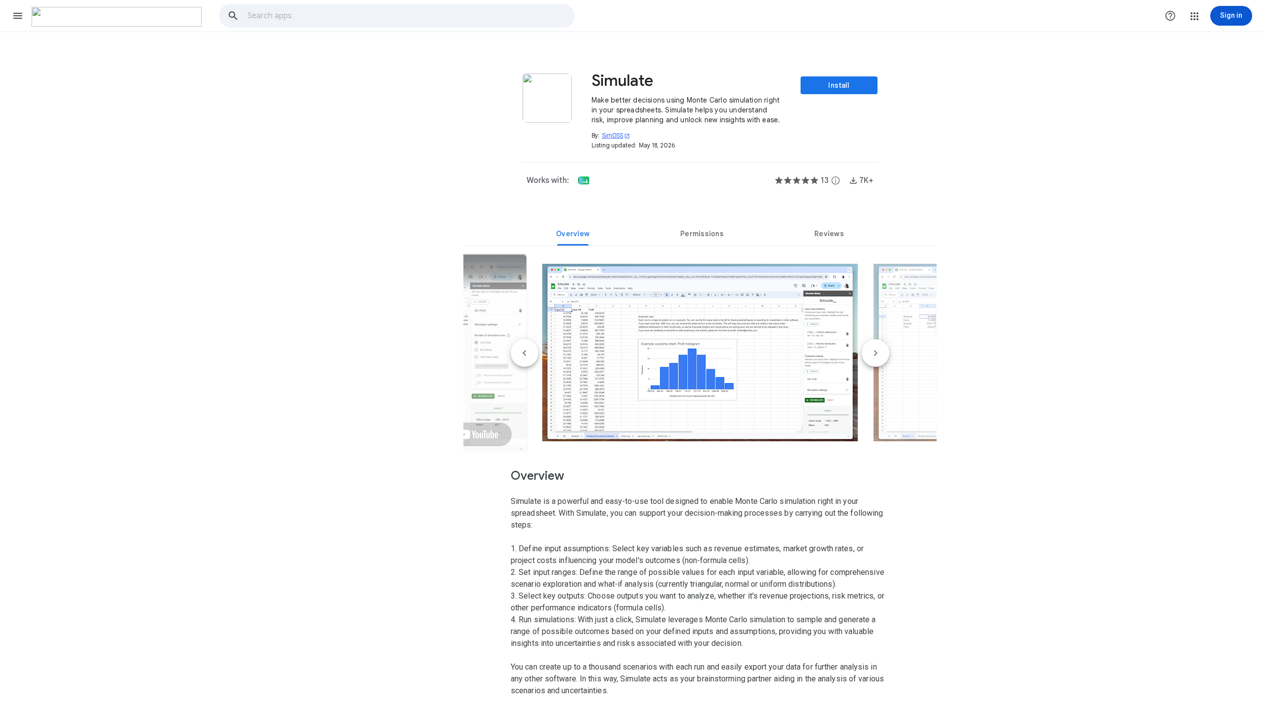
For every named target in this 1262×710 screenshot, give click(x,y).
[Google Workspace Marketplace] (117, 17)
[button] (18, 16)
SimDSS (616, 135)
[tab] (573, 234)
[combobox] (410, 15)
